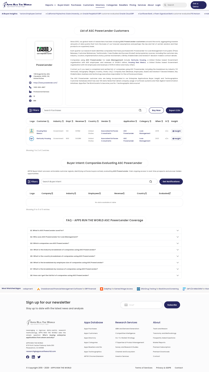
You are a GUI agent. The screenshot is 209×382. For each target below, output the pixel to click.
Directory (100, 5)
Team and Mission (160, 329)
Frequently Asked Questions (164, 338)
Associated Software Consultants (109, 132)
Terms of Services (143, 368)
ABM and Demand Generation (127, 329)
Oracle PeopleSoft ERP (87, 13)
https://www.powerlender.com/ (45, 83)
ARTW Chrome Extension (93, 356)
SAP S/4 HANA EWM (190, 289)
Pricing (133, 5)
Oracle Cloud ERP (122, 13)
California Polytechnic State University (59, 13)
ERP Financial (86, 289)
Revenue (118, 193)
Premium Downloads (161, 352)
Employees (93, 193)
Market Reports (159, 342)
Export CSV (174, 110)
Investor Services (122, 356)
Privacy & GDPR (163, 368)
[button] (34, 110)
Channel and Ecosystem (125, 352)
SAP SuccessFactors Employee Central (21, 13)
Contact (156, 356)
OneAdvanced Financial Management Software (57, 289)
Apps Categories (91, 342)
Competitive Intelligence (125, 333)
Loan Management (144, 132)
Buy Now (156, 110)
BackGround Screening (164, 289)
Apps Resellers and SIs (93, 347)
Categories (111, 5)
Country (141, 193)
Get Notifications (171, 181)
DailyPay (103, 289)
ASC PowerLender (128, 132)
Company (46, 193)
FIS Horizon (191, 13)
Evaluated (164, 193)
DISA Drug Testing (144, 289)
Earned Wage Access (119, 289)
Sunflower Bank (141, 13)
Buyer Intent (63, 5)
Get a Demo (196, 5)
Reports (49, 5)
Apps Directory (90, 338)
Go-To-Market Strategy (125, 338)
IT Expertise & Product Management (129, 342)
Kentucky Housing (138, 60)
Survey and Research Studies (126, 347)
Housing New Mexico (137, 62)
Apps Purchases (90, 329)
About (151, 5)
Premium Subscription (161, 347)
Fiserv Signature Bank (159, 13)
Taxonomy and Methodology (164, 333)
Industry (70, 193)
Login (158, 5)
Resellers (123, 5)
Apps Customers (90, 333)
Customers (88, 5)
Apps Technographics (92, 352)
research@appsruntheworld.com (41, 351)
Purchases (76, 5)
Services (142, 5)
